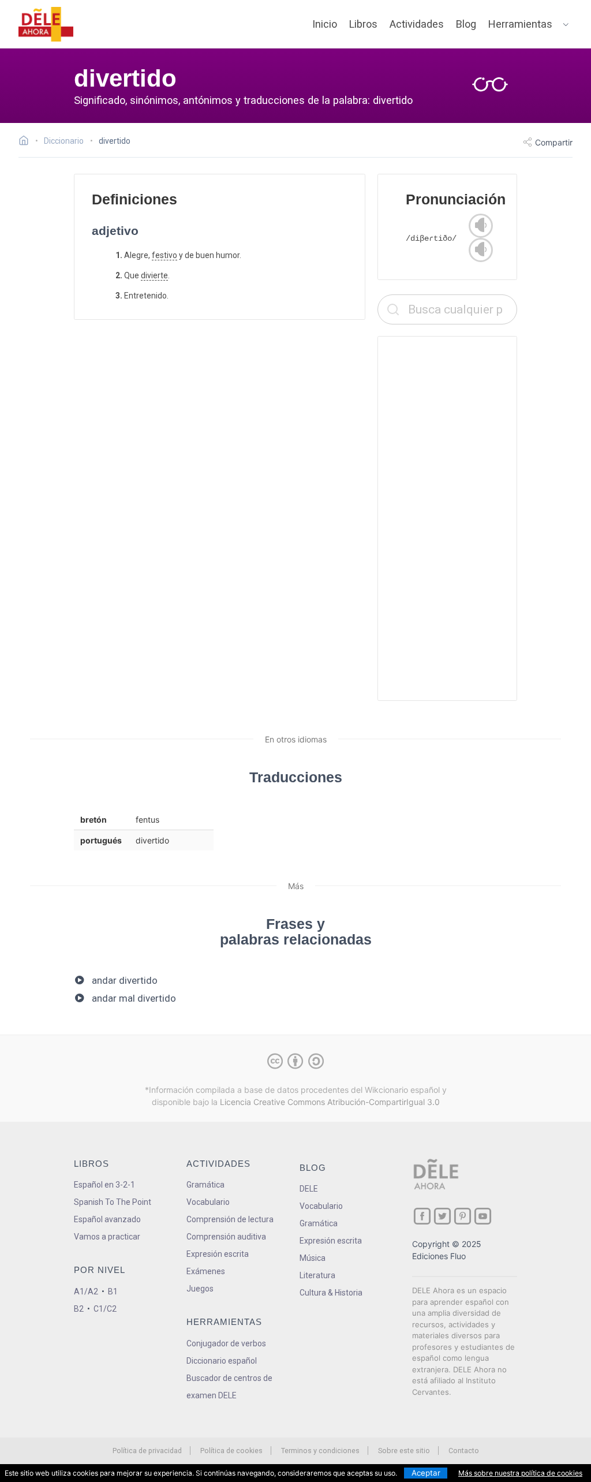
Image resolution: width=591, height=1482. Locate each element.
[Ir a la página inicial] (26, 142)
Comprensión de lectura (230, 1219)
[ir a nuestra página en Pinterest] (462, 1216)
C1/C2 (105, 1308)
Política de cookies (231, 1450)
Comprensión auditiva (226, 1236)
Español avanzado (107, 1219)
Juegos (200, 1288)
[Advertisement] (447, 518)
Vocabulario (208, 1202)
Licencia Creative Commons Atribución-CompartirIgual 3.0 (330, 1102)
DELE (309, 1188)
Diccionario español (221, 1360)
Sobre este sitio (404, 1450)
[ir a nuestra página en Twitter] (442, 1216)
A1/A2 (86, 1291)
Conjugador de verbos (226, 1343)
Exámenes (205, 1271)
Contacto (463, 1450)
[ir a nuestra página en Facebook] (422, 1216)
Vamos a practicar (107, 1236)
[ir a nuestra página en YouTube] (483, 1216)
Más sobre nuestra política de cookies (520, 1473)
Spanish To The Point (112, 1202)
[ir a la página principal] (46, 24)
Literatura (317, 1275)
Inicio (324, 24)
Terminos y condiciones (320, 1450)
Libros (363, 24)
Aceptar (426, 1472)
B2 (79, 1308)
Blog (466, 24)
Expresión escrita (217, 1254)
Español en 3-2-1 (104, 1184)
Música (313, 1258)
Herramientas (520, 24)
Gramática (205, 1184)
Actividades (417, 24)
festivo (164, 255)
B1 (113, 1291)
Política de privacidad (147, 1450)
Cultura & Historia (331, 1292)
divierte (154, 275)
